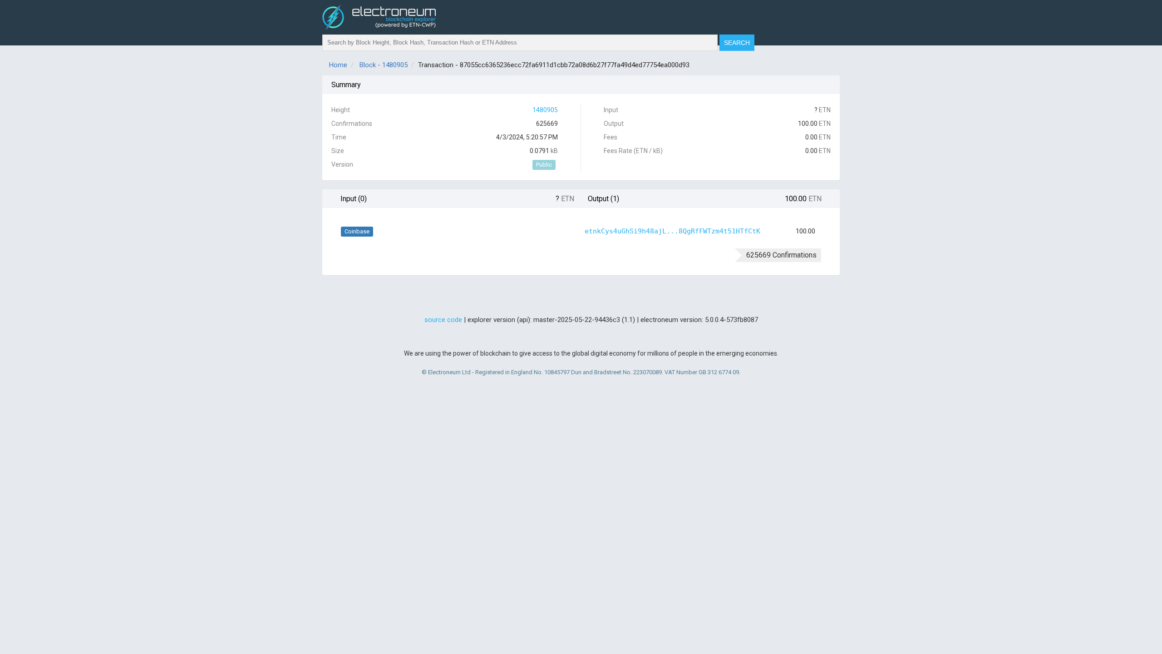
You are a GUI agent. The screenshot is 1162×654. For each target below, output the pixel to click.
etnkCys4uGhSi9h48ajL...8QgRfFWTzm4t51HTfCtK (672, 231)
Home (338, 65)
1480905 (545, 110)
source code (443, 320)
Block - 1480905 (383, 65)
